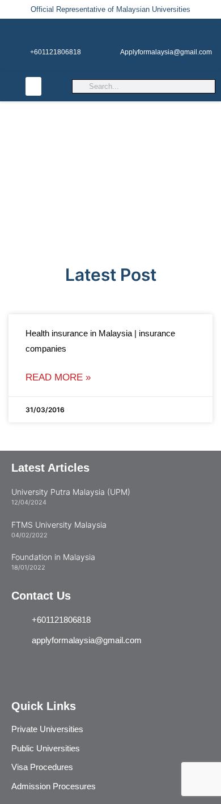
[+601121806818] (55, 32)
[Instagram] (26, 673)
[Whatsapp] (88, 673)
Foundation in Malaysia (53, 557)
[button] (33, 86)
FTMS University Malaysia (59, 524)
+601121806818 (55, 52)
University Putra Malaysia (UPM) (70, 492)
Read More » (58, 377)
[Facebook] (118, 673)
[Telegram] (57, 673)
